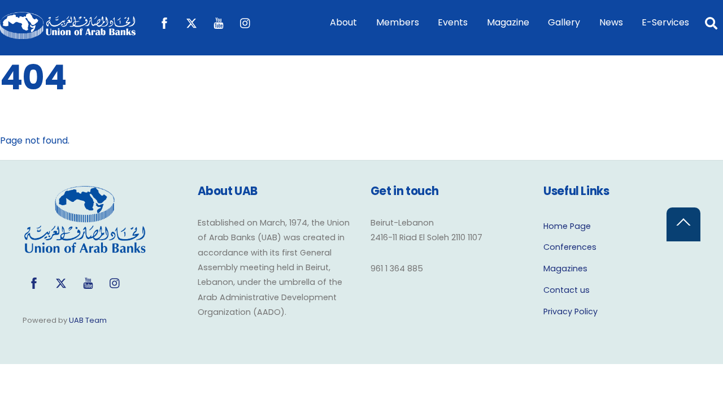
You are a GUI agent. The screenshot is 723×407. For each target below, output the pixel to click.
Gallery (564, 22)
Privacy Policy (570, 311)
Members (397, 22)
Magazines (565, 268)
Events (453, 22)
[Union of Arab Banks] (68, 34)
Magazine (508, 22)
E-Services (665, 22)
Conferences (569, 247)
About (343, 22)
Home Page (567, 226)
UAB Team (88, 320)
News (611, 22)
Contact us (566, 290)
